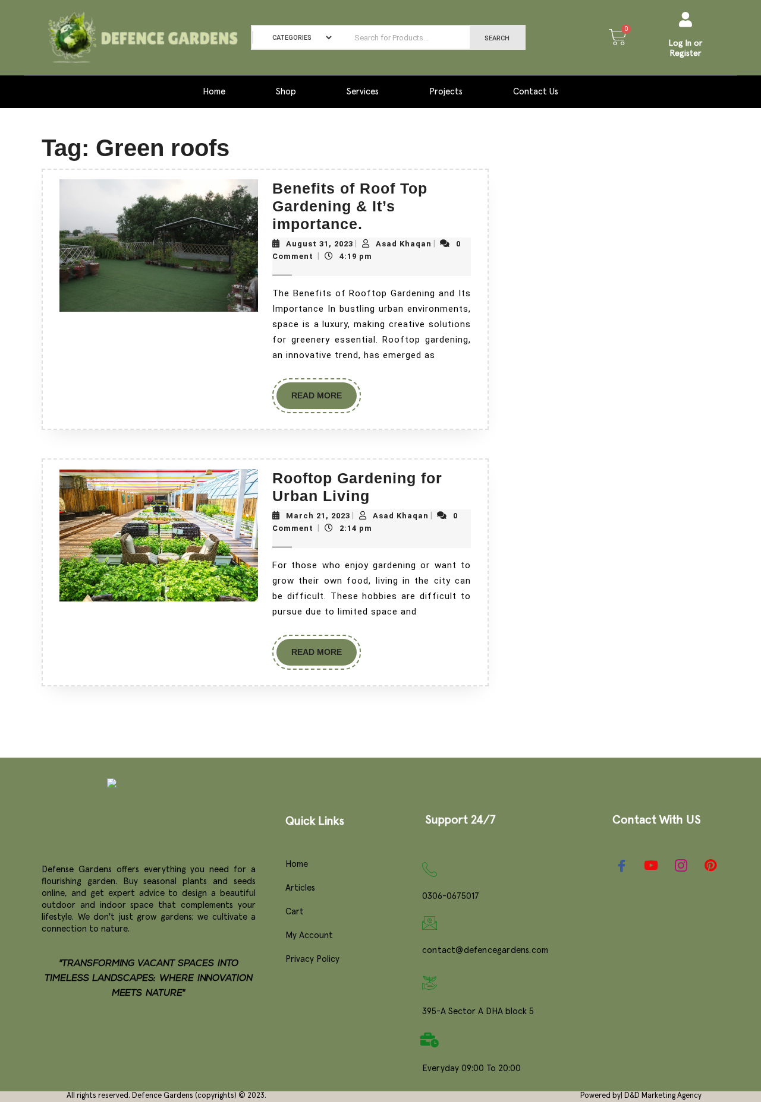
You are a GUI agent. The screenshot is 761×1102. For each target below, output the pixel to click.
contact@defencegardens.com (485, 950)
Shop (286, 91)
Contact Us (535, 91)
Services (363, 91)
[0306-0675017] (429, 869)
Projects (446, 91)
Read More (324, 391)
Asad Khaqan (404, 243)
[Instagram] (681, 865)
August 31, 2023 (319, 243)
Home (214, 91)
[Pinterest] (710, 866)
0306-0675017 (450, 896)
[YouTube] (651, 865)
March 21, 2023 (318, 515)
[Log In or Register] (685, 19)
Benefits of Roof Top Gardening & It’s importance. (349, 206)
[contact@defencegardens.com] (429, 923)
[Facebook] (621, 865)
